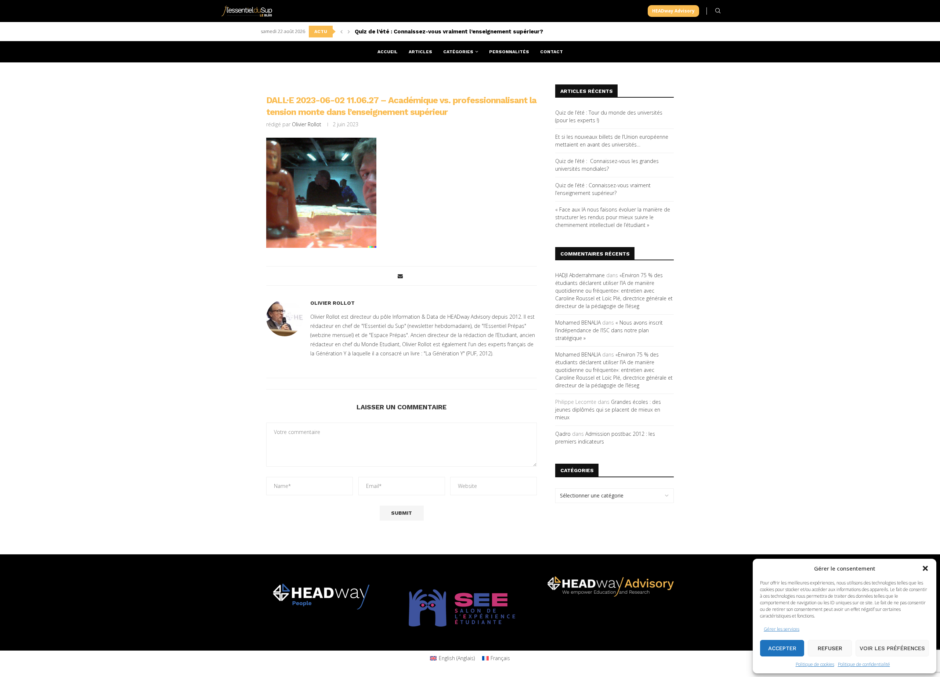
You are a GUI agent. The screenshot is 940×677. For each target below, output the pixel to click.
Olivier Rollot (306, 124)
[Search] (718, 11)
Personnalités (509, 51)
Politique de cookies (815, 664)
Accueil (387, 51)
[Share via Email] (400, 276)
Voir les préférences (892, 648)
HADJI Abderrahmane (580, 275)
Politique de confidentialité (864, 664)
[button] (925, 568)
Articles (420, 51)
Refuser (830, 648)
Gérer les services (781, 629)
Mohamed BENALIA (578, 322)
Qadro (563, 433)
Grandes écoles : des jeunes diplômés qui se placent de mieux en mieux (608, 409)
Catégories (458, 51)
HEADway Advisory (673, 11)
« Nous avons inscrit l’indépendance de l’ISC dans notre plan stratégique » (609, 330)
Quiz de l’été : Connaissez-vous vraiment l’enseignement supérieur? (449, 31)
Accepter (782, 648)
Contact (551, 51)
